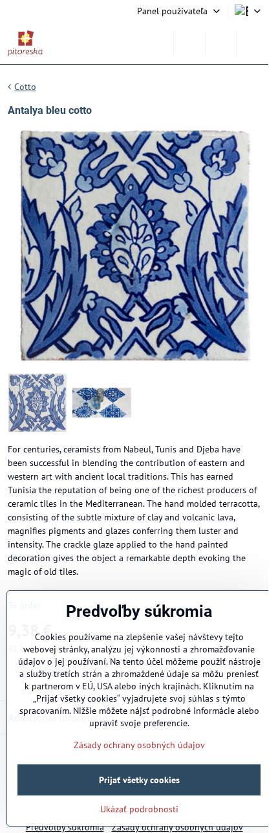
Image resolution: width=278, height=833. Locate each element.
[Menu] (252, 43)
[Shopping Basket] (221, 43)
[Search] (189, 43)
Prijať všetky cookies (139, 780)
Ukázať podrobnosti (139, 809)
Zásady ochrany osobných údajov (139, 745)
